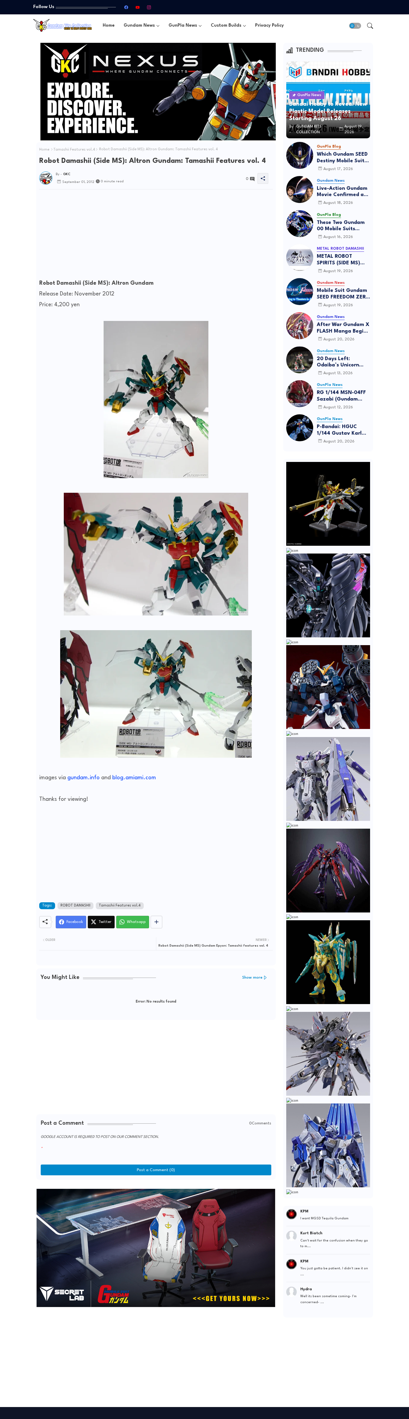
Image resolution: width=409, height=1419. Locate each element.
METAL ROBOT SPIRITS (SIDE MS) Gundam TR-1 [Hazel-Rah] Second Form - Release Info (343, 260)
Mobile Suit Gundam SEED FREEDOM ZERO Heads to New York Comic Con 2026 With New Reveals (343, 294)
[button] (355, 26)
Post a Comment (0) (156, 1170)
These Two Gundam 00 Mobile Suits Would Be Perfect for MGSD (342, 226)
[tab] (108, 25)
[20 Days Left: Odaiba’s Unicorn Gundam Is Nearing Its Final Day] (299, 359)
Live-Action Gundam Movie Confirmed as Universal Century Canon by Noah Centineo (342, 192)
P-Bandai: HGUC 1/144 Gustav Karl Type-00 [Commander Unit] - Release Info (341, 430)
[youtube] (137, 7)
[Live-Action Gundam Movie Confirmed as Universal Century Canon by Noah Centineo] (299, 189)
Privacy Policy (269, 25)
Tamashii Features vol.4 (74, 149)
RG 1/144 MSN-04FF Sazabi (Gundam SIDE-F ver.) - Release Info (343, 396)
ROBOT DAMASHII (75, 905)
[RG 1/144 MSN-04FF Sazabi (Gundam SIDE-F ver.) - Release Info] (299, 393)
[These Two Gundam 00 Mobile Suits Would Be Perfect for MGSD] (299, 223)
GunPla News (183, 25)
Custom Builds (226, 25)
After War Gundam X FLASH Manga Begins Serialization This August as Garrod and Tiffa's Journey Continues (343, 328)
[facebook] (126, 7)
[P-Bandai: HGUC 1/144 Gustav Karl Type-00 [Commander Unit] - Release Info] (299, 427)
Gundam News (139, 25)
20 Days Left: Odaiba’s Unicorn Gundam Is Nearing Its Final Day (341, 362)
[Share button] (156, 922)
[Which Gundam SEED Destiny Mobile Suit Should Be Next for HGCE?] (299, 155)
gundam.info (83, 777)
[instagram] (149, 7)
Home (109, 25)
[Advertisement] (156, 236)
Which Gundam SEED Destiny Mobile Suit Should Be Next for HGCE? (342, 158)
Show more (252, 978)
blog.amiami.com (134, 777)
